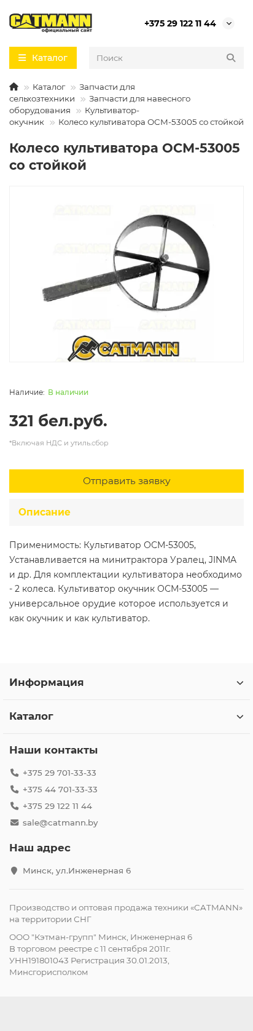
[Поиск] (231, 57)
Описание (44, 512)
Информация (46, 682)
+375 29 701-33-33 (59, 773)
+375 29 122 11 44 (180, 23)
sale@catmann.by (60, 822)
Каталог (49, 87)
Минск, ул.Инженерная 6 (77, 870)
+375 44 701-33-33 (60, 789)
